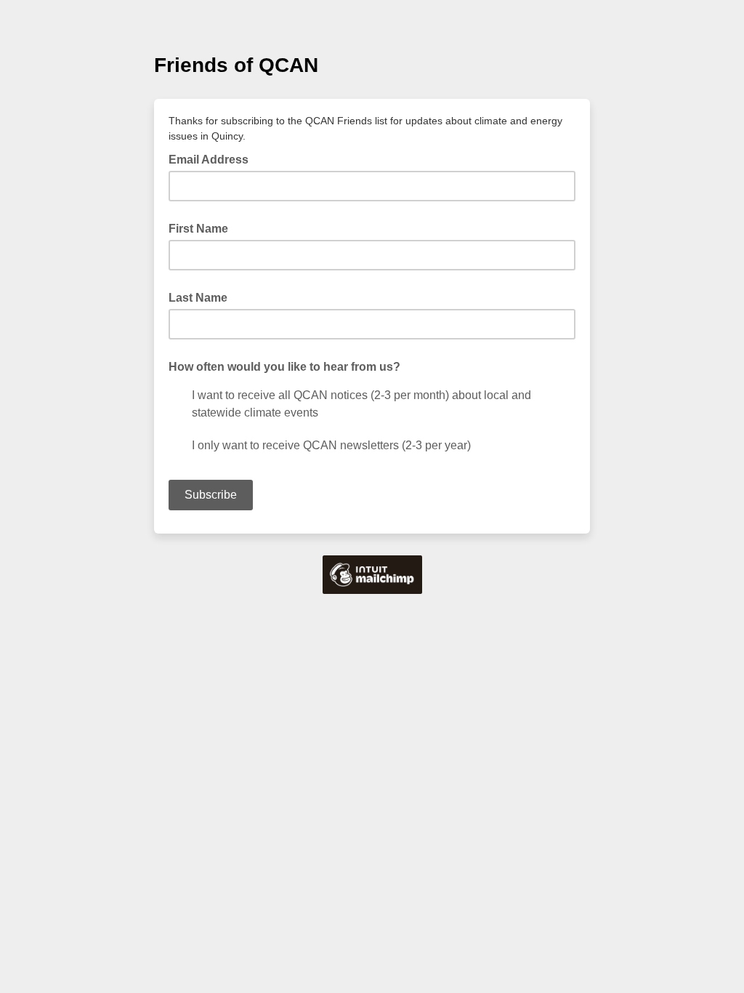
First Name (198, 228)
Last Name (198, 298)
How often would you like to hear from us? (284, 367)
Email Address (213, 158)
